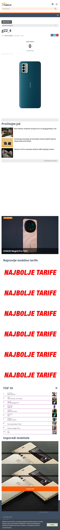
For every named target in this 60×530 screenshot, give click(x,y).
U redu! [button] (52, 524)
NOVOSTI (6, 22)
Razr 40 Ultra (11, 393)
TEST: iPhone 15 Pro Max (14, 398)
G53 (10, 415)
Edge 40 (10, 406)
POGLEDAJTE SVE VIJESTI (50, 161)
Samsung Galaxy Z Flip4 (14, 424)
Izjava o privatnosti (44, 512)
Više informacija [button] (6, 527)
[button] (57, 15)
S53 (8, 432)
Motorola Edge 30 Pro (13, 428)
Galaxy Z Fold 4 (11, 419)
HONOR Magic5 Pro (13, 402)
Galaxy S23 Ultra (12, 410)
